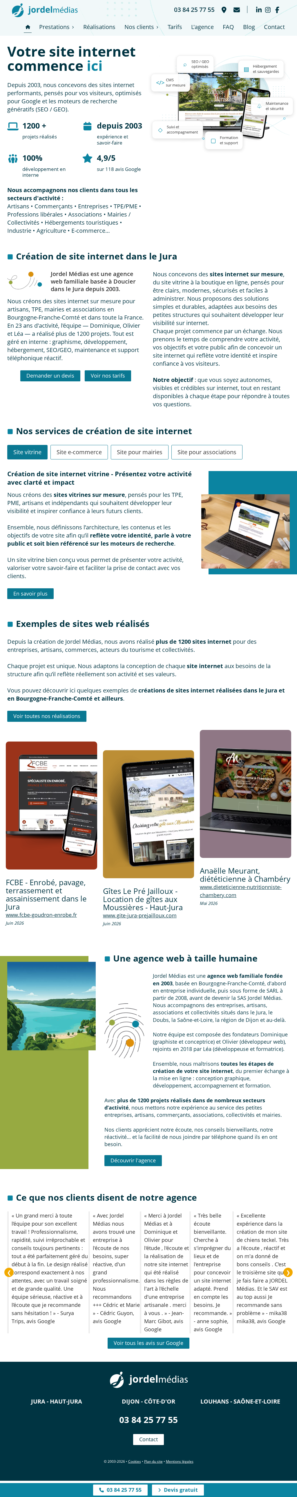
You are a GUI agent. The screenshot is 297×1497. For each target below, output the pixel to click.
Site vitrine (27, 452)
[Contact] (236, 9)
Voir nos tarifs (108, 375)
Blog (249, 27)
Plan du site (153, 1461)
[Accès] (223, 9)
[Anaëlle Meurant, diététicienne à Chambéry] (245, 794)
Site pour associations (207, 452)
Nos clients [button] (139, 27)
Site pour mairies (139, 452)
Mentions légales (179, 1461)
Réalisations (99, 27)
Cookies (134, 1461)
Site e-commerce (79, 452)
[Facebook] (277, 9)
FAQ (228, 27)
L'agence (202, 27)
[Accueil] (28, 27)
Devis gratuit (179, 1489)
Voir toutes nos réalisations (46, 716)
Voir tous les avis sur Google (148, 1342)
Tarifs (175, 27)
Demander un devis (50, 375)
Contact (274, 27)
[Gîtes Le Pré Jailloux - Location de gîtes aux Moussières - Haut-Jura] (148, 814)
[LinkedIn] (259, 9)
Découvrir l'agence (133, 1160)
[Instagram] (268, 9)
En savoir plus (30, 593)
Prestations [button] (54, 27)
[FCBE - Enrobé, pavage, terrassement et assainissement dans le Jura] (51, 806)
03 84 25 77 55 (148, 1420)
